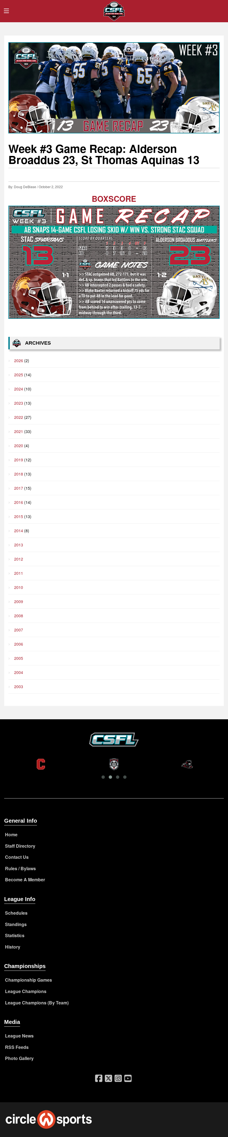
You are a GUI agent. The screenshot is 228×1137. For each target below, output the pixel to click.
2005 (18, 658)
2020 (18, 445)
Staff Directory (20, 846)
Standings (16, 924)
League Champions (25, 991)
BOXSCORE (114, 198)
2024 (18, 389)
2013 (18, 545)
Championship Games (28, 980)
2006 (18, 644)
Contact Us (17, 857)
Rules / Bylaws (20, 868)
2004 (18, 672)
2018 (18, 474)
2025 (18, 374)
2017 (18, 488)
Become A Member (25, 879)
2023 (18, 403)
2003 (18, 686)
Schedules (16, 913)
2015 (18, 516)
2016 (18, 502)
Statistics (14, 935)
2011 (18, 573)
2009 (18, 601)
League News (19, 1035)
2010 (18, 587)
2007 (18, 630)
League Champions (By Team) (37, 1002)
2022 (18, 417)
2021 (18, 431)
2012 (18, 559)
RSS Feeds (17, 1047)
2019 (18, 459)
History (12, 947)
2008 (18, 615)
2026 (18, 360)
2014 (18, 530)
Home (11, 834)
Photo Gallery (19, 1058)
